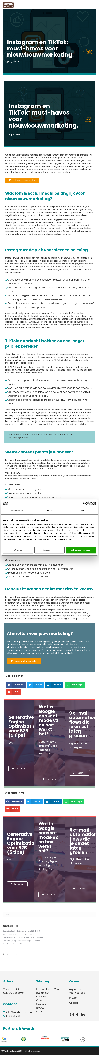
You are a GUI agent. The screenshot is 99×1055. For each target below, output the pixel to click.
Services (41, 996)
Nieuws (40, 1007)
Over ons (41, 1004)
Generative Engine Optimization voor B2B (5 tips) (21, 931)
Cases (40, 1000)
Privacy (73, 998)
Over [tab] (82, 511)
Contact (41, 1011)
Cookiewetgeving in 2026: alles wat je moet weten (21, 940)
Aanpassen (48, 550)
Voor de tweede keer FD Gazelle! (15, 944)
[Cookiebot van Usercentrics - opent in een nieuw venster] (84, 503)
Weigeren (18, 550)
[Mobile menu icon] (93, 5)
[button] (16, 685)
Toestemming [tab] (17, 511)
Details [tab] (49, 511)
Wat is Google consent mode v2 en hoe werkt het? (22, 934)
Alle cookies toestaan (80, 550)
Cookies (74, 1002)
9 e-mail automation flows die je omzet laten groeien (23, 937)
